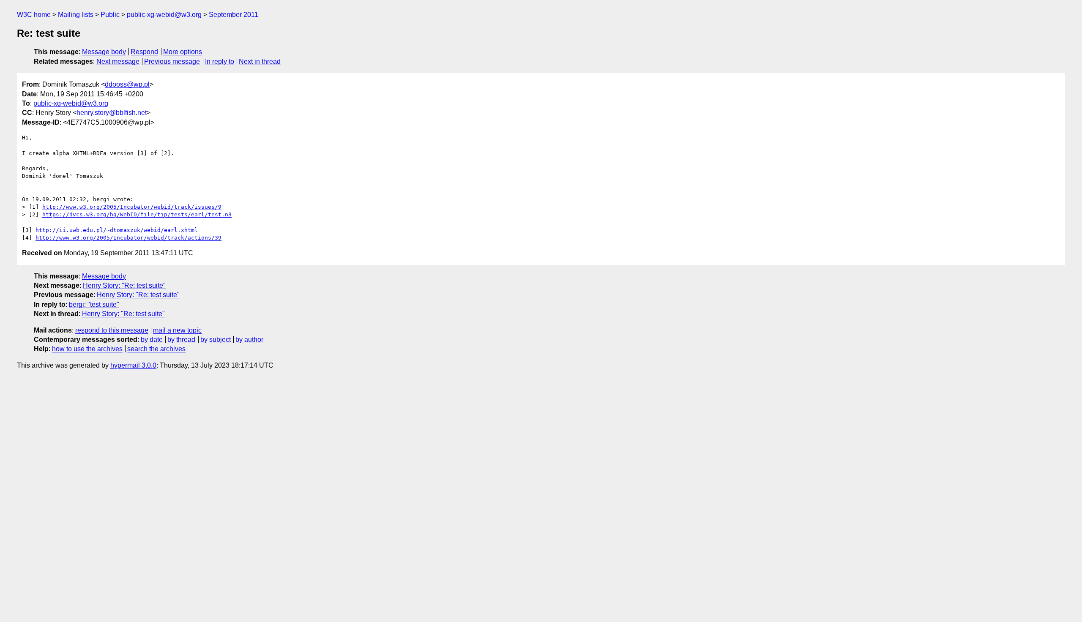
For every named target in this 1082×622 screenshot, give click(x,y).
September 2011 (233, 14)
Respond (144, 51)
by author (249, 339)
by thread (181, 339)
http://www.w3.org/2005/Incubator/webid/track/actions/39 (128, 238)
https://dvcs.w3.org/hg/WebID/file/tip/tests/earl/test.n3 (137, 214)
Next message (117, 61)
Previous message (172, 61)
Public (110, 14)
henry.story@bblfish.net (112, 112)
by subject (215, 339)
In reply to (219, 61)
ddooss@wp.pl (127, 84)
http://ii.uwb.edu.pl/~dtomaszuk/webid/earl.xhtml (117, 230)
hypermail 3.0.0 (133, 365)
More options (182, 51)
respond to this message (111, 330)
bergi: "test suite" (94, 304)
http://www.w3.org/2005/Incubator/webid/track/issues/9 (131, 207)
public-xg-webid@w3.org (164, 14)
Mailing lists (75, 14)
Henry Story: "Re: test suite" (124, 285)
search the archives (156, 348)
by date (152, 339)
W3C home (34, 14)
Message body (104, 51)
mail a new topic (177, 330)
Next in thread (260, 61)
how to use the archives (87, 348)
